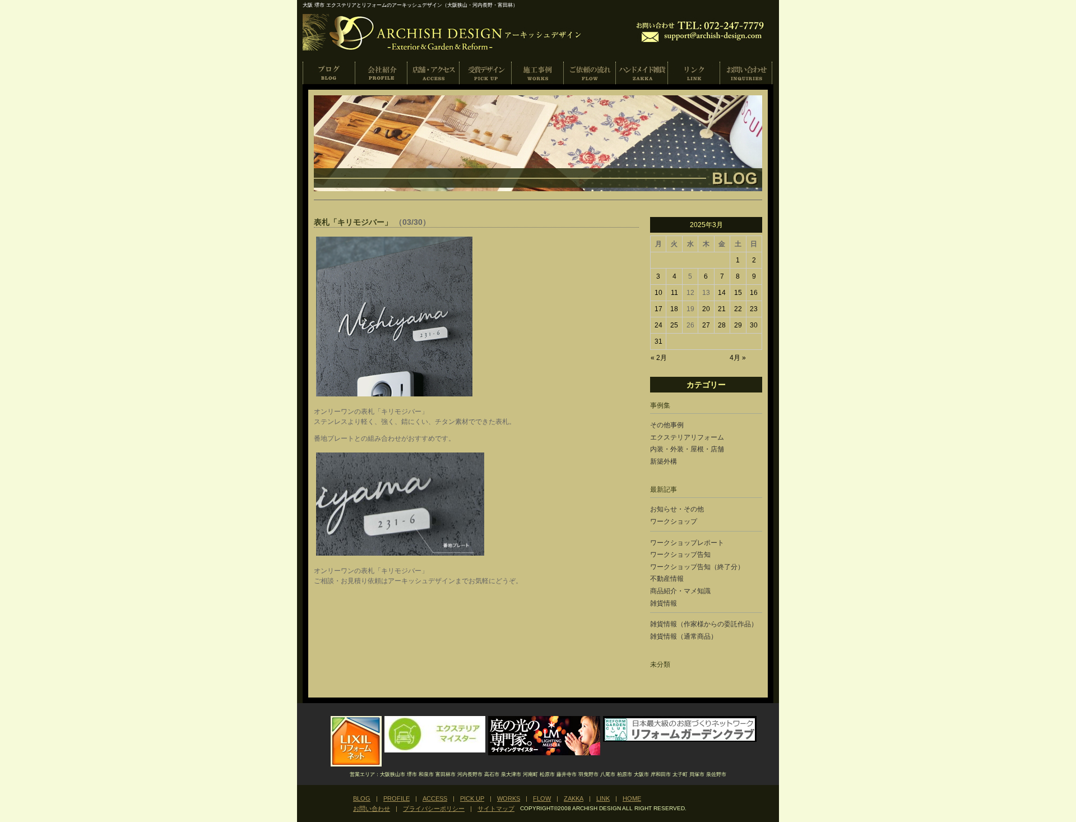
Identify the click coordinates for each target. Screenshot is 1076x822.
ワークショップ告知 (680, 554)
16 (754, 293)
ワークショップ (673, 521)
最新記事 (663, 489)
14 (722, 293)
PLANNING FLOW (590, 73)
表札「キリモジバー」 (353, 222)
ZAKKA (642, 73)
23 (754, 309)
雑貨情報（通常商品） (683, 636)
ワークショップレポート (687, 543)
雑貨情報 (663, 603)
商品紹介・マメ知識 (680, 591)
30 (754, 325)
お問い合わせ (371, 808)
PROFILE (381, 73)
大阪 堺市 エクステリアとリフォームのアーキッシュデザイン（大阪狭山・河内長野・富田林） (410, 5)
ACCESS (433, 73)
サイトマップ (495, 808)
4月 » (738, 358)
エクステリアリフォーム (687, 437)
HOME (632, 798)
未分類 (660, 664)
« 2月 (659, 358)
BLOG (329, 73)
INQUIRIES (746, 73)
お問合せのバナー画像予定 (702, 30)
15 (738, 293)
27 (706, 325)
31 (658, 341)
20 (706, 309)
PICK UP (486, 73)
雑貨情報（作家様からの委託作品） (704, 624)
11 (674, 293)
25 (674, 325)
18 (674, 309)
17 (658, 309)
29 (738, 325)
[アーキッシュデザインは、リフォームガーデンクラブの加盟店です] (680, 740)
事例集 (660, 405)
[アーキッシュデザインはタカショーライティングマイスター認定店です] (544, 753)
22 (738, 309)
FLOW (542, 798)
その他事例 (667, 425)
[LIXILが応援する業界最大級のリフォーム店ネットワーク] (356, 764)
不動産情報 (667, 579)
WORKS (538, 73)
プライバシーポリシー (434, 808)
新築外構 (663, 461)
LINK (694, 73)
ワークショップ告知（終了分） (697, 567)
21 (722, 309)
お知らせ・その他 (677, 509)
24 (658, 325)
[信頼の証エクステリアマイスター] (434, 750)
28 (722, 325)
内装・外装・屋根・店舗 (687, 449)
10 (658, 293)
